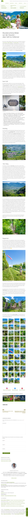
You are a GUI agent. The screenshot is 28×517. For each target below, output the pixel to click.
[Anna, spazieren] (11, 321)
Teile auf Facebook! (15, 389)
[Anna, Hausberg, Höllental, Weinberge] (5, 362)
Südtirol (16, 3)
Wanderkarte (22, 7)
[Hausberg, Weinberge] (5, 351)
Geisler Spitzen (16, 42)
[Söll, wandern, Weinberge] (11, 327)
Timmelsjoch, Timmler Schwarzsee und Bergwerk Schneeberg (16, 501)
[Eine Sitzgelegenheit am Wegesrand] (14, 304)
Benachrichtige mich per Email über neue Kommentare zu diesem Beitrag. (13, 438)
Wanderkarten (12, 3)
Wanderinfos (20, 3)
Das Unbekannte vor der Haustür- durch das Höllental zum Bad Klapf (8, 411)
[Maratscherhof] (14, 103)
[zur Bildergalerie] (27, 511)
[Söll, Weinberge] (14, 60)
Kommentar (4, 423)
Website (4, 448)
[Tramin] (11, 333)
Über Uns (25, 3)
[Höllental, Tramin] (17, 333)
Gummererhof (20, 86)
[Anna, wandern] (5, 339)
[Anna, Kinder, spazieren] (11, 345)
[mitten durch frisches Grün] (14, 226)
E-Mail (4, 444)
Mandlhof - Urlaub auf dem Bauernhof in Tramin (8, 495)
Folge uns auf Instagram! (7, 389)
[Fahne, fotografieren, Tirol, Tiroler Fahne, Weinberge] (17, 351)
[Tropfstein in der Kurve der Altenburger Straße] (5, 333)
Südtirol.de (2, 492)
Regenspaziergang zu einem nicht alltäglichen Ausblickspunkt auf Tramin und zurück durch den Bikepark (20, 412)
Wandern (13, 28)
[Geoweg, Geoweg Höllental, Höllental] (22, 356)
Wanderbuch (7, 3)
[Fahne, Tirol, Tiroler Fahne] (11, 351)
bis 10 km (6, 28)
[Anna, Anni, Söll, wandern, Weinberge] (5, 327)
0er (3, 28)
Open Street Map (3, 484)
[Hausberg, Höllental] (17, 356)
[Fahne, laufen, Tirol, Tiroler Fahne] (11, 362)
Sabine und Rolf (3, 504)
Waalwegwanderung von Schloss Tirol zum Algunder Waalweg (14, 504)
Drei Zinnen (5, 42)
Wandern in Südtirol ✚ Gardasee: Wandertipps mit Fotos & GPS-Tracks (19, 1)
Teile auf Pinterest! (22, 389)
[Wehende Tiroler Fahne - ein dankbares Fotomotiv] (14, 265)
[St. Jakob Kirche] (5, 321)
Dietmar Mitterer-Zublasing (5, 500)
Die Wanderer (7, 509)
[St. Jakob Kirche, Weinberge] (17, 368)
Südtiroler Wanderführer (10, 482)
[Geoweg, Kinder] (5, 374)
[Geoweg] (17, 380)
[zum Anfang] (27, 509)
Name (4, 440)
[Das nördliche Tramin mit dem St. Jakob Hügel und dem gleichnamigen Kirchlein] (14, 152)
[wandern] (22, 333)
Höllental (4, 404)
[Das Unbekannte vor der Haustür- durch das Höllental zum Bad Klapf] (27, 513)
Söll (6, 404)
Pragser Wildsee (9, 42)
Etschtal (10, 28)
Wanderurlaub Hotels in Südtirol (6, 460)
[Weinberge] (22, 321)
